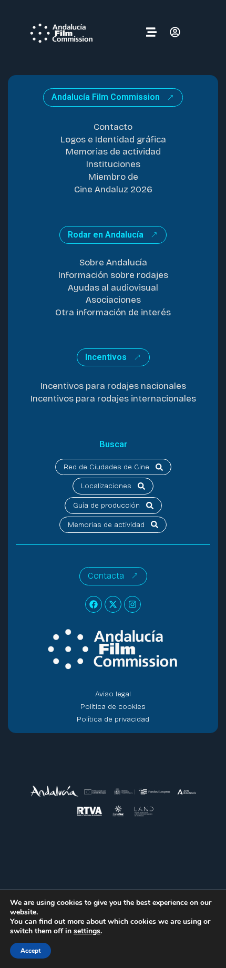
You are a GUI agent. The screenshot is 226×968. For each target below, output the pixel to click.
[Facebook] (93, 604)
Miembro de (113, 176)
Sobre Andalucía (113, 262)
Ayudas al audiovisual (113, 287)
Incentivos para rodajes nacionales (113, 386)
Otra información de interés (113, 312)
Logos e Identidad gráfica (113, 139)
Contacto (113, 126)
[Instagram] (132, 604)
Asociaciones (113, 299)
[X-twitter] (113, 604)
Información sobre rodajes (113, 275)
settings (87, 931)
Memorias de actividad (113, 151)
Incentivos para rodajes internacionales (113, 398)
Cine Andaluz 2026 (113, 189)
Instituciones (113, 164)
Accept (30, 950)
